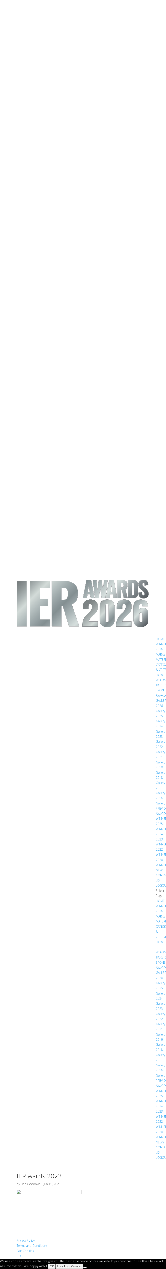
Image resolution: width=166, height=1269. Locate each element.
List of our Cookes (69, 1266)
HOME (160, 639)
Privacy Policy (26, 1240)
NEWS (160, 870)
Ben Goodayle (30, 1184)
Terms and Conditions (32, 1246)
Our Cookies (25, 1251)
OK (52, 1266)
